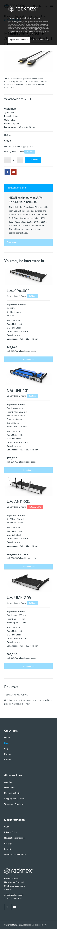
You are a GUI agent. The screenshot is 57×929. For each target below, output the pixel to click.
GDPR (7, 827)
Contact (7, 759)
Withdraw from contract (15, 854)
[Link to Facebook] (7, 907)
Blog (6, 748)
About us (8, 782)
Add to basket (32, 160)
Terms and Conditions (14, 804)
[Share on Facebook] (7, 172)
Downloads (13, 242)
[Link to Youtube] (14, 172)
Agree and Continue (19, 40)
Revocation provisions (14, 838)
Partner (7, 754)
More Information (40, 40)
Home (7, 737)
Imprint (7, 849)
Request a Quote (12, 793)
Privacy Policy (10, 832)
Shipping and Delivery (14, 798)
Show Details (28, 359)
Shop (6, 743)
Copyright (8, 843)
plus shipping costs (25, 147)
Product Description (17, 187)
